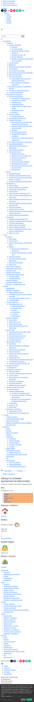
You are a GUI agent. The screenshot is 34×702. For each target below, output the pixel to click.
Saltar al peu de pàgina (10, 5)
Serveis (6, 576)
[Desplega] (13, 471)
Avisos (6, 500)
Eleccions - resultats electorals (13, 600)
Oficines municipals (10, 608)
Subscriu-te (4, 553)
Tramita (3, 602)
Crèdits (6, 666)
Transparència (8, 578)
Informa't (4, 636)
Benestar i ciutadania (10, 618)
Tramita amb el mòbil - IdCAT (12, 606)
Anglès (8, 19)
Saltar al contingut (8, 3)
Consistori (20, 471)
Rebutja (23, 699)
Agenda (6, 496)
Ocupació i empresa (10, 628)
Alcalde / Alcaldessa (9, 474)
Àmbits (3, 614)
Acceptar (29, 699)
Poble (3, 582)
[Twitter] (2, 10)
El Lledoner (7, 645)
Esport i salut (8, 624)
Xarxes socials (8, 657)
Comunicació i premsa (10, 649)
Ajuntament (8, 471)
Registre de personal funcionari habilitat (16, 610)
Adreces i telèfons (9, 596)
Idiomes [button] (6, 13)
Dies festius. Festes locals (11, 598)
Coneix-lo (6, 584)
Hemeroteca (7, 653)
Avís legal (6, 672)
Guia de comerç (8, 590)
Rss (5, 655)
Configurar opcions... (7, 699)
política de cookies (17, 696)
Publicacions (7, 502)
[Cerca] (22, 36)
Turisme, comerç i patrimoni (12, 632)
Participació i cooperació (11, 630)
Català (8, 15)
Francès (8, 23)
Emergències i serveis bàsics (12, 594)
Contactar (4, 8)
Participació (7, 580)
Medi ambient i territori (11, 626)
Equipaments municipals (11, 588)
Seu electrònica (8, 612)
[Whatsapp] (20, 10)
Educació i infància (9, 622)
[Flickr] (8, 10)
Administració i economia (11, 574)
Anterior (3, 538)
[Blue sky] (23, 10)
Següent (8, 538)
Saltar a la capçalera (9, 1)
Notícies (6, 494)
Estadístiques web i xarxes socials (14, 651)
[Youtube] (11, 10)
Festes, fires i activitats (11, 586)
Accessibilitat (8, 674)
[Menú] (2, 39)
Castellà (8, 17)
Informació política (9, 641)
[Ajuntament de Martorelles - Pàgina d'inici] (11, 31)
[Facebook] (5, 10)
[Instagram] (14, 10)
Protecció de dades (10, 670)
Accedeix (3, 516)
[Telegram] (17, 10)
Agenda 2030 (8, 616)
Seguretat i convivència (11, 634)
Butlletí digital (8, 647)
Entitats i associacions (10, 592)
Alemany (9, 21)
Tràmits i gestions (9, 604)
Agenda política (8, 498)
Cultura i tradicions (10, 620)
